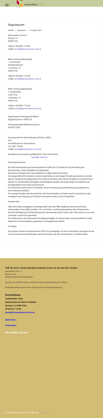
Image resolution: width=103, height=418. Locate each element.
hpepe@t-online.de (39, 157)
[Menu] (7, 5)
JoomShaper (44, 412)
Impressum (16, 25)
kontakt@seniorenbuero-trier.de (27, 49)
